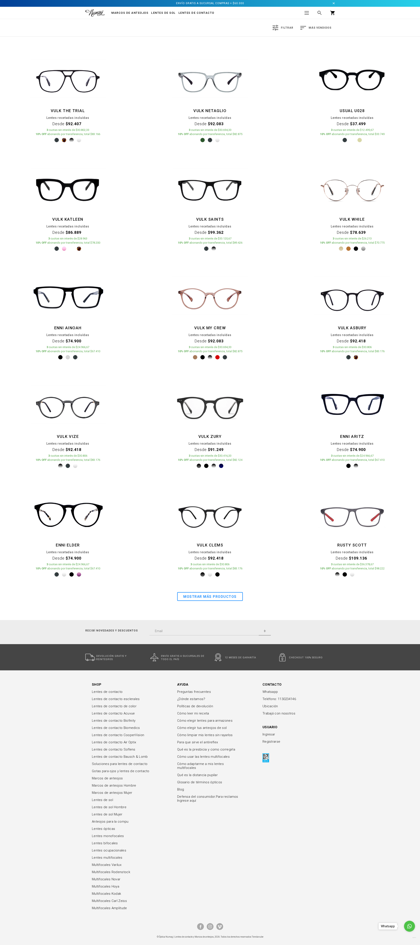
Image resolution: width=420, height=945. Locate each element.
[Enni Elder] (68, 512)
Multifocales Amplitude (109, 908)
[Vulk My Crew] (210, 295)
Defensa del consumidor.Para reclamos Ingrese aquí (207, 799)
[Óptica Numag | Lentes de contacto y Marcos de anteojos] (95, 12)
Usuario (269, 727)
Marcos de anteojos (107, 778)
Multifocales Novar (106, 879)
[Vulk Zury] (210, 404)
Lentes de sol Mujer (107, 814)
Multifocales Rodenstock (111, 872)
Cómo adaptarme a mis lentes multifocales (200, 766)
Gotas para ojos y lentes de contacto (120, 771)
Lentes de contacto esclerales (116, 699)
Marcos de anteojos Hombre (114, 785)
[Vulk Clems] (210, 512)
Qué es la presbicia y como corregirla (206, 749)
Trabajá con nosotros (278, 713)
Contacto (272, 685)
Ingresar (268, 734)
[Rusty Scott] (352, 512)
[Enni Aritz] (352, 404)
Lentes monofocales (108, 836)
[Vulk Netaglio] (210, 78)
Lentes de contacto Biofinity (113, 721)
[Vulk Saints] (210, 187)
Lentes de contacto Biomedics (116, 728)
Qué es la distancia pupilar (197, 775)
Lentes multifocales (107, 858)
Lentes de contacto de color (114, 706)
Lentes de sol (102, 800)
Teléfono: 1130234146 (279, 699)
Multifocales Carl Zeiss (109, 901)
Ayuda (183, 685)
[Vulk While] (352, 187)
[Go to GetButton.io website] (409, 937)
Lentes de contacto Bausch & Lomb (120, 757)
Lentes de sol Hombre (109, 807)
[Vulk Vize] (68, 404)
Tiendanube (257, 937)
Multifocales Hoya (105, 886)
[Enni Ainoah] (68, 295)
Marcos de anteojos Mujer (112, 793)
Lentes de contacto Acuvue (113, 713)
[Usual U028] (352, 78)
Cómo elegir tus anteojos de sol (202, 728)
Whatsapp (270, 692)
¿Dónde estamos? (191, 699)
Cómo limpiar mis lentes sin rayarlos (205, 735)
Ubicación (270, 706)
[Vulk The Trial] (68, 78)
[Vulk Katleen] (68, 187)
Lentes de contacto (196, 12)
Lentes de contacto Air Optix (114, 742)
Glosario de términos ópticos (199, 782)
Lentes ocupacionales (109, 850)
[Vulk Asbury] (352, 295)
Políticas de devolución (195, 706)
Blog (180, 789)
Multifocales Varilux (106, 865)
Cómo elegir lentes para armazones (205, 721)
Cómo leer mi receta (193, 713)
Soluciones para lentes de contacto (119, 764)
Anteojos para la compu (110, 822)
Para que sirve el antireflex (197, 742)
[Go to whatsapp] (409, 926)
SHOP (96, 685)
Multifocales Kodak (106, 894)
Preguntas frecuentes (194, 692)
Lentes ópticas (103, 829)
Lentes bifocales (105, 843)
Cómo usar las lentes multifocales (203, 757)
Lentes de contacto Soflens (113, 749)
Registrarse (271, 742)
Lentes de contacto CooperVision (118, 735)
